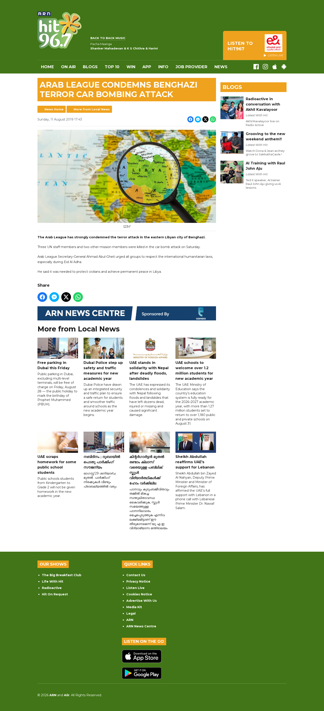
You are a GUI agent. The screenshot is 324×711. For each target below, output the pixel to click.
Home (47, 66)
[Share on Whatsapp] (213, 119)
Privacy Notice (138, 581)
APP (146, 66)
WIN (131, 66)
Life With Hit (52, 581)
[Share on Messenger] (198, 119)
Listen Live (135, 588)
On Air (68, 66)
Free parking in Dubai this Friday (53, 365)
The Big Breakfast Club (61, 575)
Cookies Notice (139, 594)
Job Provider (191, 66)
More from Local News (92, 109)
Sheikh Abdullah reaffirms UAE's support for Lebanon (194, 462)
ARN (129, 620)
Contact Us (135, 575)
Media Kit (134, 607)
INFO (163, 66)
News (220, 66)
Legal (131, 613)
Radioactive (52, 588)
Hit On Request (55, 594)
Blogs (90, 66)
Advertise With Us (141, 601)
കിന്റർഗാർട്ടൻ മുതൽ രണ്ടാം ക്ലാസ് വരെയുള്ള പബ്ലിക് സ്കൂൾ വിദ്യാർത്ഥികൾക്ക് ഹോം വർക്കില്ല (146, 470)
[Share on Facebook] (190, 119)
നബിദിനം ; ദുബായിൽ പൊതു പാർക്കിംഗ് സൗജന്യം (102, 462)
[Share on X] (205, 119)
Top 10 (112, 66)
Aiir (66, 695)
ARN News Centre (141, 626)
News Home (54, 109)
